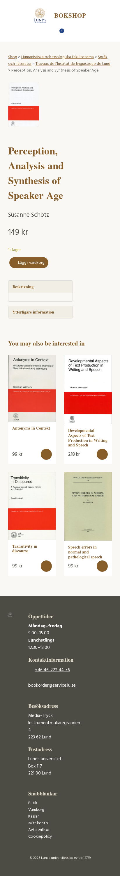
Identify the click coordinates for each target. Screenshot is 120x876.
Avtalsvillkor (39, 830)
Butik (32, 803)
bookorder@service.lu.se (52, 685)
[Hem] (50, 32)
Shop (12, 57)
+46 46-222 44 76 (52, 670)
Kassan (34, 816)
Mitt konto (38, 823)
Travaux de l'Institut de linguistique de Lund (73, 63)
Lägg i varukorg (31, 262)
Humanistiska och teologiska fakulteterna (57, 57)
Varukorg (36, 809)
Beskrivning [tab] (23, 287)
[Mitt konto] (70, 32)
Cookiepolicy (40, 836)
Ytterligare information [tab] (33, 312)
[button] (46, 454)
